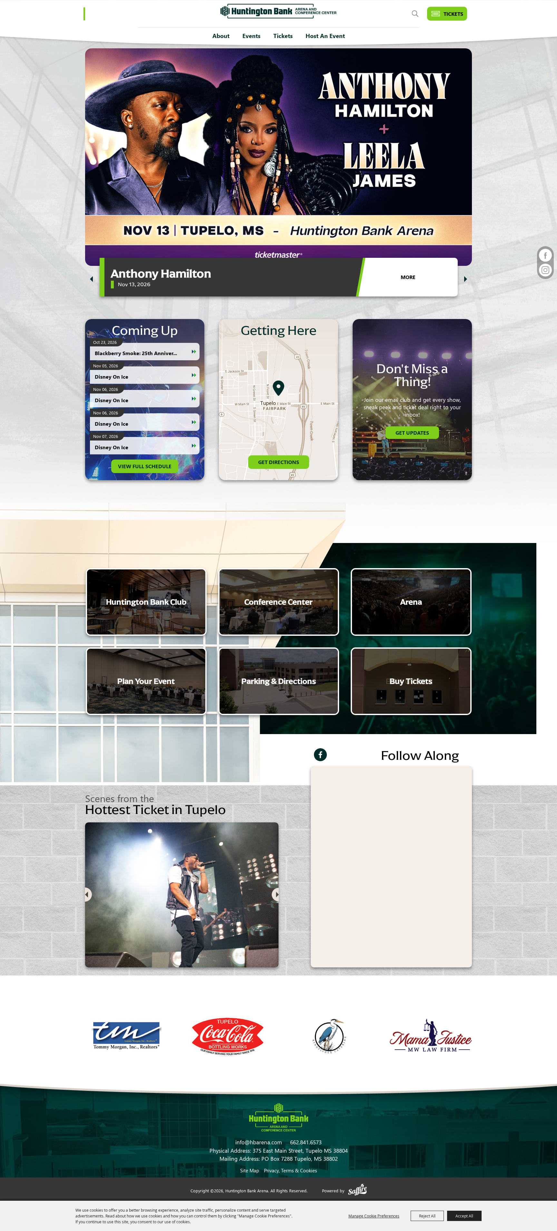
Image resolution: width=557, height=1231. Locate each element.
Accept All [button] (464, 1215)
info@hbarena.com (258, 1142)
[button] (91, 279)
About (221, 36)
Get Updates (412, 432)
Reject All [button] (427, 1215)
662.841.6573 (306, 1142)
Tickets (283, 36)
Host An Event (325, 36)
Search (415, 14)
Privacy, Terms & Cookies (290, 1170)
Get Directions (278, 462)
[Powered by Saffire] (357, 1190)
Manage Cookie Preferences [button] (373, 1215)
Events (251, 36)
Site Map (249, 1170)
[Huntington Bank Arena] (278, 11)
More (408, 277)
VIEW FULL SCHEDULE (144, 466)
